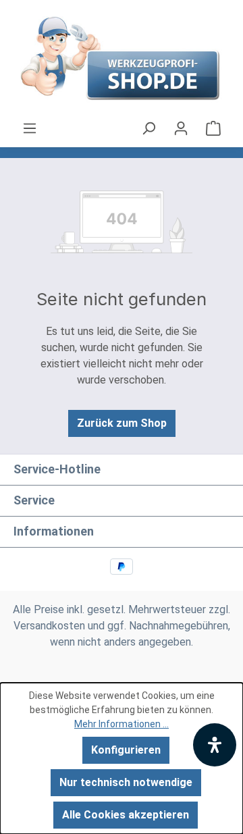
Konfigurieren (126, 750)
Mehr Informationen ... (121, 724)
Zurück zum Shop (122, 423)
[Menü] (30, 128)
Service (34, 500)
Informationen (54, 531)
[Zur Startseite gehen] (122, 60)
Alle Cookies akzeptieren (125, 814)
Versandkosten (49, 625)
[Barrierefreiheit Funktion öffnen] (214, 744)
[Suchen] (148, 128)
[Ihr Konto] (181, 128)
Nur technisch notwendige (125, 782)
